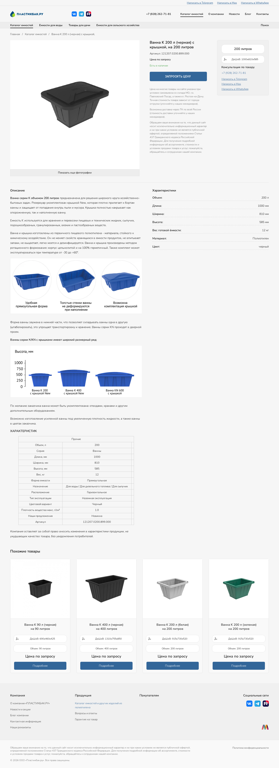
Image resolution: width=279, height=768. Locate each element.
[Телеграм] (81, 14)
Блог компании (19, 715)
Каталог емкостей (191, 14)
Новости (234, 14)
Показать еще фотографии (75, 173)
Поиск (265, 25)
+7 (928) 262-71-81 (158, 14)
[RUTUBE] (88, 14)
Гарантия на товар (86, 719)
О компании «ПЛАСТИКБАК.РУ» (30, 703)
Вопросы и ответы (86, 713)
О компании (216, 14)
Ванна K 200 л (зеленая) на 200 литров (239, 627)
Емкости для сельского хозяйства (117, 25)
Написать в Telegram (200, 3)
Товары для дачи (79, 25)
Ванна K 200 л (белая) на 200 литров (172, 627)
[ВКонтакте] (74, 14)
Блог (248, 14)
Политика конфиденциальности (250, 747)
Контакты (262, 14)
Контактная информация (25, 721)
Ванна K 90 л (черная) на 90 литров (40, 627)
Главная (15, 34)
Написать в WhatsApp (255, 3)
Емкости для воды (50, 25)
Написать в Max (227, 3)
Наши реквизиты (20, 727)
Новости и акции (20, 709)
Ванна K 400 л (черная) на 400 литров (106, 627)
